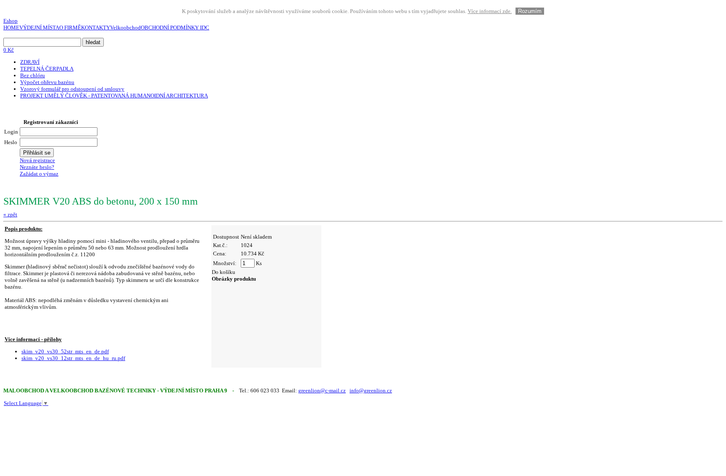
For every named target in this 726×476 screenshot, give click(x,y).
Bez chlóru (32, 75)
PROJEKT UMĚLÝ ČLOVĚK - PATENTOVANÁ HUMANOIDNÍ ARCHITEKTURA (114, 95)
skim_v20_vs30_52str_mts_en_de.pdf (65, 351)
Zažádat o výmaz (39, 174)
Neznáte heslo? (37, 167)
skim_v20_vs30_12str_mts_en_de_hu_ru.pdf (73, 358)
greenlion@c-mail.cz (322, 390)
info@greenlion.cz (371, 390)
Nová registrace (37, 160)
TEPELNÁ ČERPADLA (47, 69)
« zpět (10, 214)
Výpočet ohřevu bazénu (47, 82)
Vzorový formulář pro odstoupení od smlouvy (72, 89)
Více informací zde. (490, 11)
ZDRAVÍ (29, 62)
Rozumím (530, 11)
